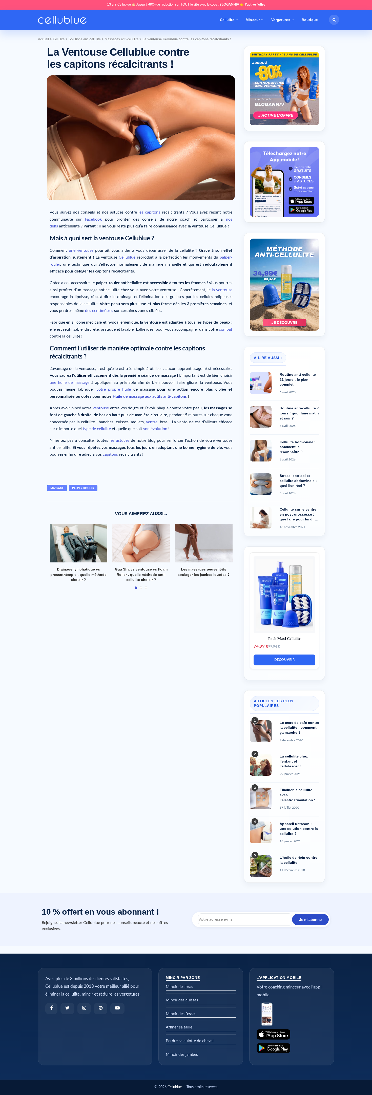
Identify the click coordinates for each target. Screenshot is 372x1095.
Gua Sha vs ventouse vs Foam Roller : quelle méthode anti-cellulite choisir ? (141, 574)
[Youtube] (117, 1008)
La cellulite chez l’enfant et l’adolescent (294, 761)
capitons (110, 454)
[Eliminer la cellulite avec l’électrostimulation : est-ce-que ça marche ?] (261, 798)
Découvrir (284, 660)
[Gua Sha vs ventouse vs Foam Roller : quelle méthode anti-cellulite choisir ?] (141, 543)
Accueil (43, 39)
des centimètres (99, 311)
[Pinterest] (100, 1008)
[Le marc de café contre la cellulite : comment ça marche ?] (261, 731)
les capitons (149, 212)
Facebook (93, 219)
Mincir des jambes (182, 1054)
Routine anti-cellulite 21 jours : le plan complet (298, 379)
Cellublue (127, 257)
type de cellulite (97, 429)
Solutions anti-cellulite (85, 39)
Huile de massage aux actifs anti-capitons (150, 396)
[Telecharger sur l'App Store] (292, 1034)
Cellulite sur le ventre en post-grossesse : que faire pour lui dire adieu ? (298, 514)
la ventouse (222, 290)
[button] (334, 20)
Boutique (310, 20)
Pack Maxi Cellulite (284, 639)
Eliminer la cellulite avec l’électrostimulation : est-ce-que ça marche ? (298, 795)
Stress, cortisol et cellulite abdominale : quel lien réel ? (298, 481)
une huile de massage (69, 383)
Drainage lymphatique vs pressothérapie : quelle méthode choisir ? (78, 574)
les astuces (119, 440)
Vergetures (280, 20)
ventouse (101, 408)
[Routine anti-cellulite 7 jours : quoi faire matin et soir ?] (261, 417)
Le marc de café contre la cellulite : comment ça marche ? (299, 727)
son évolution (155, 429)
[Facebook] (51, 1008)
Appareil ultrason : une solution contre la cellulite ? (299, 829)
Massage (57, 488)
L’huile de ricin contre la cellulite (298, 860)
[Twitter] (67, 1008)
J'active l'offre (255, 4)
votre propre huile (113, 389)
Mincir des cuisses (182, 1000)
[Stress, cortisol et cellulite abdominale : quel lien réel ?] (261, 484)
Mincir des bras (179, 987)
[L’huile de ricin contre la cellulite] (261, 866)
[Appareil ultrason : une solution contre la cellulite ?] (261, 832)
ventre (151, 422)
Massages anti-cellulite (121, 39)
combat (225, 329)
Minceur (253, 20)
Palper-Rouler (83, 488)
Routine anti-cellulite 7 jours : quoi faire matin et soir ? (299, 413)
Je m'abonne (310, 919)
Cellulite (227, 20)
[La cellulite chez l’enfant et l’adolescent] (261, 765)
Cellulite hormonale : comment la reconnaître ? (298, 447)
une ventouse (81, 250)
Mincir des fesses (181, 1014)
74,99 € (261, 646)
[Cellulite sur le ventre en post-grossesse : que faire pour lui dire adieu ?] (261, 518)
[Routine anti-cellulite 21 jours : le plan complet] (261, 383)
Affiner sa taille (179, 1027)
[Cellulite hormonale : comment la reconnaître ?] (261, 450)
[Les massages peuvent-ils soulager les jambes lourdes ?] (203, 543)
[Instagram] (84, 1008)
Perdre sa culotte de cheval (190, 1041)
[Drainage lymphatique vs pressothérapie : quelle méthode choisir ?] (78, 543)
